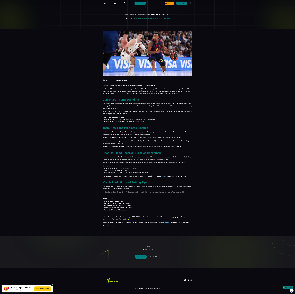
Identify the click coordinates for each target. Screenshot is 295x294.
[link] (6, 289)
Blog (131, 18)
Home (126, 18)
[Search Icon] (190, 3)
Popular (127, 3)
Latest (116, 3)
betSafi (147, 247)
